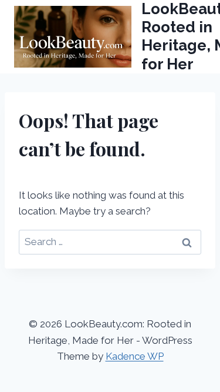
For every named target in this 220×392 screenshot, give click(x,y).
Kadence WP (135, 356)
